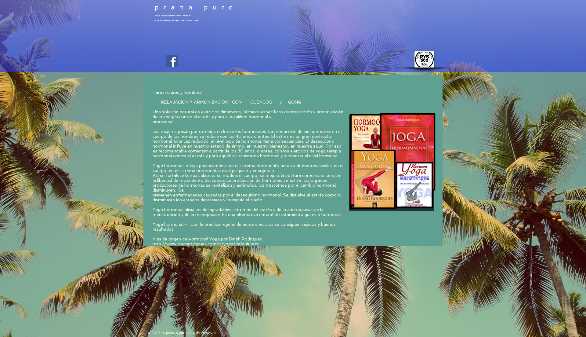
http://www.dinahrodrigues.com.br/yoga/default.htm (206, 243)
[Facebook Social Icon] (172, 61)
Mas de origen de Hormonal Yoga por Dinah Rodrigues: (209, 238)
